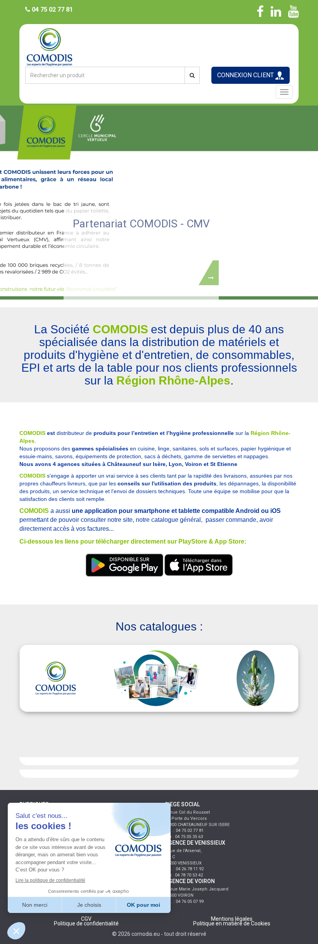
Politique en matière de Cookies (231, 923)
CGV (86, 919)
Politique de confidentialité (86, 923)
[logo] (159, 46)
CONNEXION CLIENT (246, 75)
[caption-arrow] (209, 271)
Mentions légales (231, 919)
